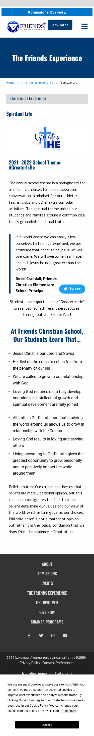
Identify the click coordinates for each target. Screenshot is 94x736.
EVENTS (47, 583)
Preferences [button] (68, 711)
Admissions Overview (47, 12)
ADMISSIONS (47, 574)
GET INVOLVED (47, 602)
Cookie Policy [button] (39, 705)
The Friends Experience (37, 82)
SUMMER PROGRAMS (47, 622)
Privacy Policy (30, 662)
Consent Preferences (58, 662)
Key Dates (60, 25)
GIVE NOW (47, 612)
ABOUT (47, 564)
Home (10, 82)
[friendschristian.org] (26, 26)
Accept (47, 725)
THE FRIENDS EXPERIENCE (47, 593)
